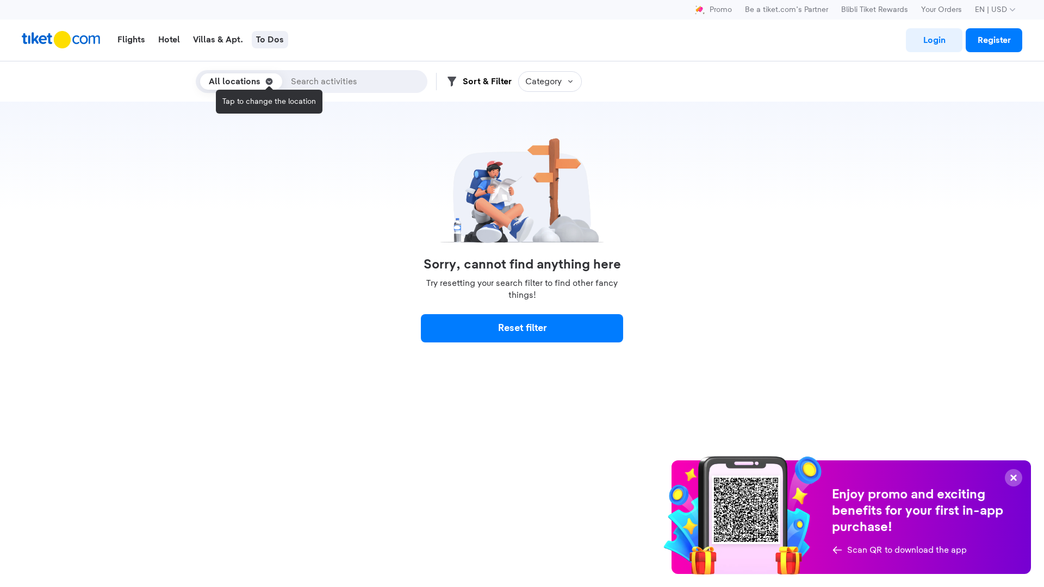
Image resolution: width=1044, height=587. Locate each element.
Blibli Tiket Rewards (874, 10)
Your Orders (941, 10)
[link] (934, 40)
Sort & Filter (487, 81)
